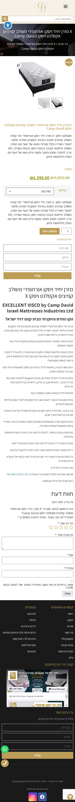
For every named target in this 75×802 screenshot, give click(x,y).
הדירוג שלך (65, 523)
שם (70, 554)
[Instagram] (32, 796)
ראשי (70, 614)
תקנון (70, 620)
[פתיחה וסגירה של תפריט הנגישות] (8, 25)
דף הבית (63, 44)
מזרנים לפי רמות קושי (24, 639)
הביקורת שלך (64, 534)
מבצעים (31, 651)
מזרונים (32, 614)
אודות (70, 626)
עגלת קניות (67, 645)
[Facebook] (42, 796)
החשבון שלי (67, 639)
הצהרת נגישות (65, 651)
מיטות (32, 620)
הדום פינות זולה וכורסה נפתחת (19, 632)
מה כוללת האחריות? (17, 474)
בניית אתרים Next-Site (37, 788)
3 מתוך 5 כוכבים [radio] (61, 527)
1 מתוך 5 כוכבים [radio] (71, 527)
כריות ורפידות (28, 626)
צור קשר (69, 632)
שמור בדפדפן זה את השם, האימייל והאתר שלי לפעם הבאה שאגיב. (38, 586)
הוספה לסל (50, 231)
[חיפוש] (5, 19)
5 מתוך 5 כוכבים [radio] (51, 527)
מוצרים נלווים (29, 645)
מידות (62, 190)
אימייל (68, 568)
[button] (66, 6)
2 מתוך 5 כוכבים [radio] (66, 527)
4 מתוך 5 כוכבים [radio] (56, 527)
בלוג (71, 657)
